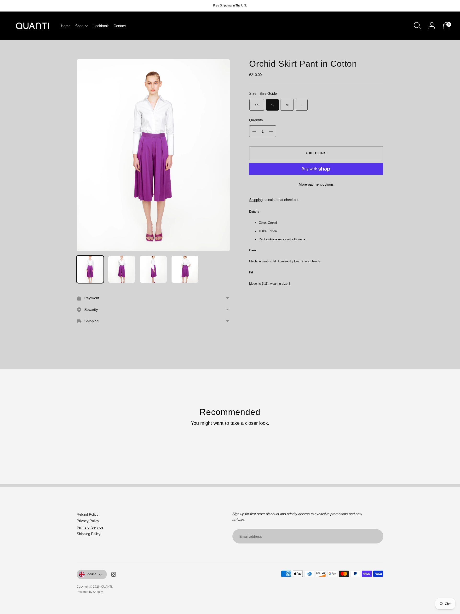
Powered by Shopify (90, 592)
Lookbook (101, 26)
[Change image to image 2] (121, 269)
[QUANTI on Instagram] (113, 575)
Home (65, 26)
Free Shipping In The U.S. (230, 5)
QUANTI (106, 586)
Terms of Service (90, 527)
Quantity (256, 120)
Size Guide (268, 93)
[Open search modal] (417, 25)
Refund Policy (87, 514)
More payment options (316, 184)
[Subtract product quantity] (271, 131)
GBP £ (91, 574)
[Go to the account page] (431, 25)
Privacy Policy (88, 521)
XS (256, 105)
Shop (79, 26)
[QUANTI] (32, 25)
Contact (120, 26)
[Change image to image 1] (90, 269)
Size (253, 93)
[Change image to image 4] (185, 269)
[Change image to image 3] (153, 269)
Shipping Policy (89, 534)
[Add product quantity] (254, 131)
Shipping (256, 200)
